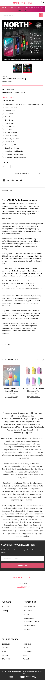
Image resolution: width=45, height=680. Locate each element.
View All (26, 659)
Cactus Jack (9, 123)
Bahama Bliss (10, 111)
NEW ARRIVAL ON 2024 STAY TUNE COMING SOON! (24, 104)
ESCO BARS (6, 644)
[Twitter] (17, 180)
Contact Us (6, 607)
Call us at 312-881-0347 (23, 587)
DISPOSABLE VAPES (31, 622)
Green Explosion (11, 136)
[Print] (12, 180)
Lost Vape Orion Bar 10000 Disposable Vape (33, 390)
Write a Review (7, 82)
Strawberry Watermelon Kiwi (15, 157)
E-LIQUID (27, 629)
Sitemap (5, 611)
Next (42, 359)
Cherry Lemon (10, 126)
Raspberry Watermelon (13, 145)
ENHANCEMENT (30, 626)
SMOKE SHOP (29, 618)
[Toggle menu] (3, 3)
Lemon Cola (9, 142)
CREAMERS (28, 611)
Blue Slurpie (9, 120)
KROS (25, 655)
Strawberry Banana (12, 148)
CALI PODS (6, 659)
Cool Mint (8, 129)
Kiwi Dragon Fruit (12, 139)
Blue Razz (8, 117)
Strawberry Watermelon (14, 154)
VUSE (4, 651)
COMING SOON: (11, 101)
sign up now (22, 10)
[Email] (8, 180)
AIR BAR (5, 655)
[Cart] (42, 2)
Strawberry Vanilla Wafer (14, 151)
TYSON (25, 648)
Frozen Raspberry (11, 132)
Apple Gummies (11, 108)
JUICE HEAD (27, 651)
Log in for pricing (8, 97)
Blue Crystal (9, 114)
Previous (38, 359)
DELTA (26, 614)
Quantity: (6, 162)
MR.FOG (5, 648)
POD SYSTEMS (29, 607)
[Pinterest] (21, 180)
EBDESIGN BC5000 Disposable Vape (11, 390)
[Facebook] (4, 180)
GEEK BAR (27, 644)
